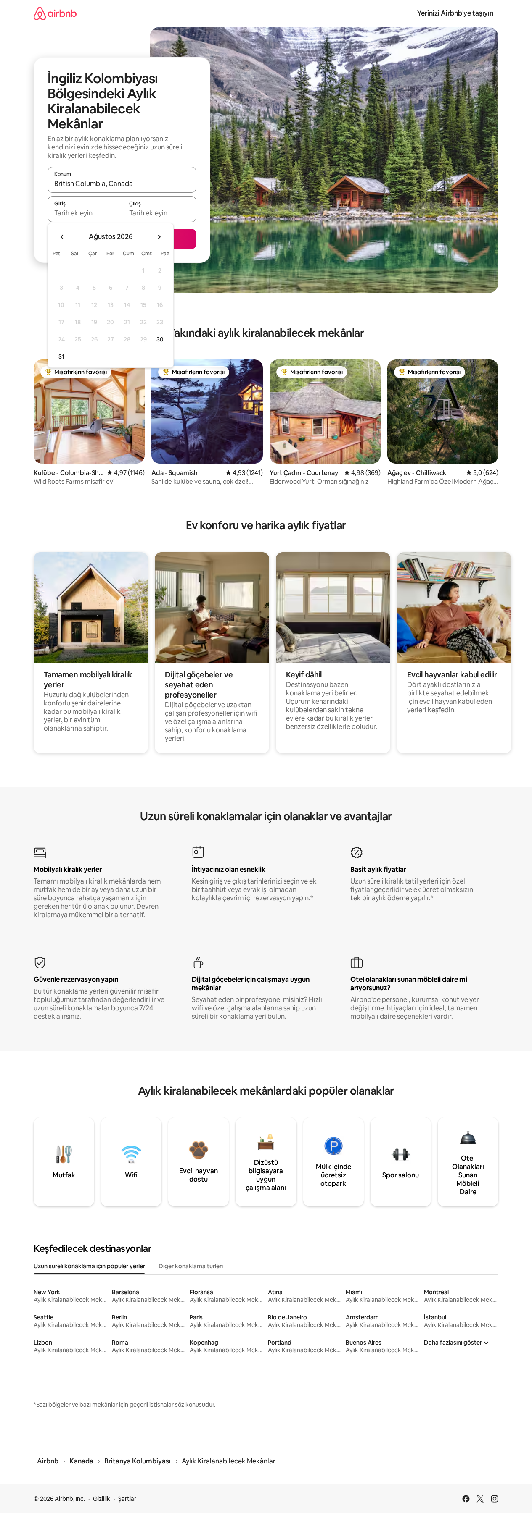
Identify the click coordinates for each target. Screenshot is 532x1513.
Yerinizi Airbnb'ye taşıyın (455, 13)
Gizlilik (101, 1499)
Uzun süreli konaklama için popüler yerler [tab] (89, 1266)
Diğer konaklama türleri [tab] (191, 1266)
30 (160, 339)
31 (61, 356)
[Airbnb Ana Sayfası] (55, 13)
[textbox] (84, 213)
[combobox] (122, 183)
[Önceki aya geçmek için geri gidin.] (62, 236)
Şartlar (127, 1499)
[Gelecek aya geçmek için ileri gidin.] (158, 236)
